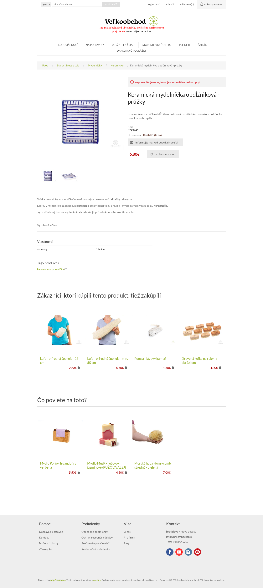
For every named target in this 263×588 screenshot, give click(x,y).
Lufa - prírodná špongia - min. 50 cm (107, 360)
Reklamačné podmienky (95, 549)
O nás (127, 531)
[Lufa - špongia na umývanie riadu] (60, 330)
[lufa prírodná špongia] (108, 330)
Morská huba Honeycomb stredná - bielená (152, 465)
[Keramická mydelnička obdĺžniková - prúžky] (47, 175)
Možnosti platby (48, 543)
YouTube (179, 552)
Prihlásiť (170, 4)
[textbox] (77, 4)
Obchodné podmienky (94, 531)
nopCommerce (58, 580)
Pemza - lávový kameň (150, 359)
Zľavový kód (46, 549)
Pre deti (184, 44)
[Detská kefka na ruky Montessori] (202, 330)
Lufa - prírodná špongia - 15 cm (59, 360)
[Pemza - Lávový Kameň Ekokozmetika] (155, 330)
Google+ (197, 552)
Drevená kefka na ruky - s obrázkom (199, 360)
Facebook (169, 552)
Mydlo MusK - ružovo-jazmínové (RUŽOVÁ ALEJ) (106, 465)
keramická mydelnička (50, 269)
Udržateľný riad (123, 44)
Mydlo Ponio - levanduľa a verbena (58, 465)
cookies (97, 580)
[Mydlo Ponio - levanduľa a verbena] (60, 435)
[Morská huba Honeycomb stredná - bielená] (155, 435)
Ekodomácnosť (67, 44)
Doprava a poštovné (51, 531)
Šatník (202, 44)
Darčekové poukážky (131, 50)
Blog (126, 543)
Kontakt (44, 537)
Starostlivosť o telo (156, 44)
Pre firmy (129, 537)
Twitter (188, 552)
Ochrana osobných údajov (97, 537)
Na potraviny (95, 44)
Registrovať (153, 4)
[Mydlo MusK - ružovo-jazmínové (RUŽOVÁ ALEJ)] (108, 435)
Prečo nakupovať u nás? (95, 543)
